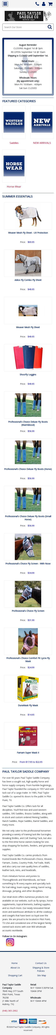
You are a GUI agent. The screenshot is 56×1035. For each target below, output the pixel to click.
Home (14, 963)
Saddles (14, 143)
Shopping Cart (15, 975)
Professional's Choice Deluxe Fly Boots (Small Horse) (28, 518)
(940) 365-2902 (10, 1010)
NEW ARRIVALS (42, 143)
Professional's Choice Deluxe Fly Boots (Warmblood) (28, 423)
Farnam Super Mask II (28, 752)
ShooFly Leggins (28, 374)
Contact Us (41, 963)
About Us (15, 967)
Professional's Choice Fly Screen (28, 610)
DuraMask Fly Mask (28, 705)
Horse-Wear (14, 186)
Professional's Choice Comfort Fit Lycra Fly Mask (28, 660)
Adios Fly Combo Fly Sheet (28, 279)
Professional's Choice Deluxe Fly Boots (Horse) (28, 469)
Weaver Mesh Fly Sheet (28, 327)
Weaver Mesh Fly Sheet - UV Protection (28, 232)
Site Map (41, 975)
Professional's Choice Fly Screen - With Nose (28, 563)
